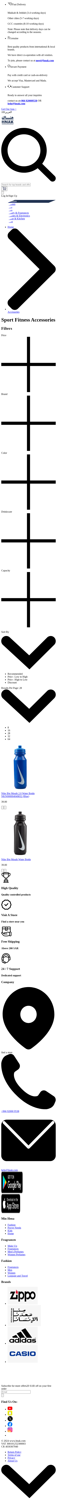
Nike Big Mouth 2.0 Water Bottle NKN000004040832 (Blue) (18, 795)
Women (11, 1273)
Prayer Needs (14, 1227)
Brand (4, 394)
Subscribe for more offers (14, 1385)
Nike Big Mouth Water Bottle (16, 859)
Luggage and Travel (18, 1275)
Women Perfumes (16, 1254)
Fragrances (13, 1248)
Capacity (5, 570)
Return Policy (14, 1452)
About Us (12, 1460)
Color (4, 453)
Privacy (11, 1457)
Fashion (12, 1224)
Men (10, 1270)
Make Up (12, 1246)
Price (3, 335)
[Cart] (4, 188)
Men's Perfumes (16, 1251)
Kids (10, 1230)
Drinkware (6, 511)
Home (11, 227)
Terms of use (14, 1455)
